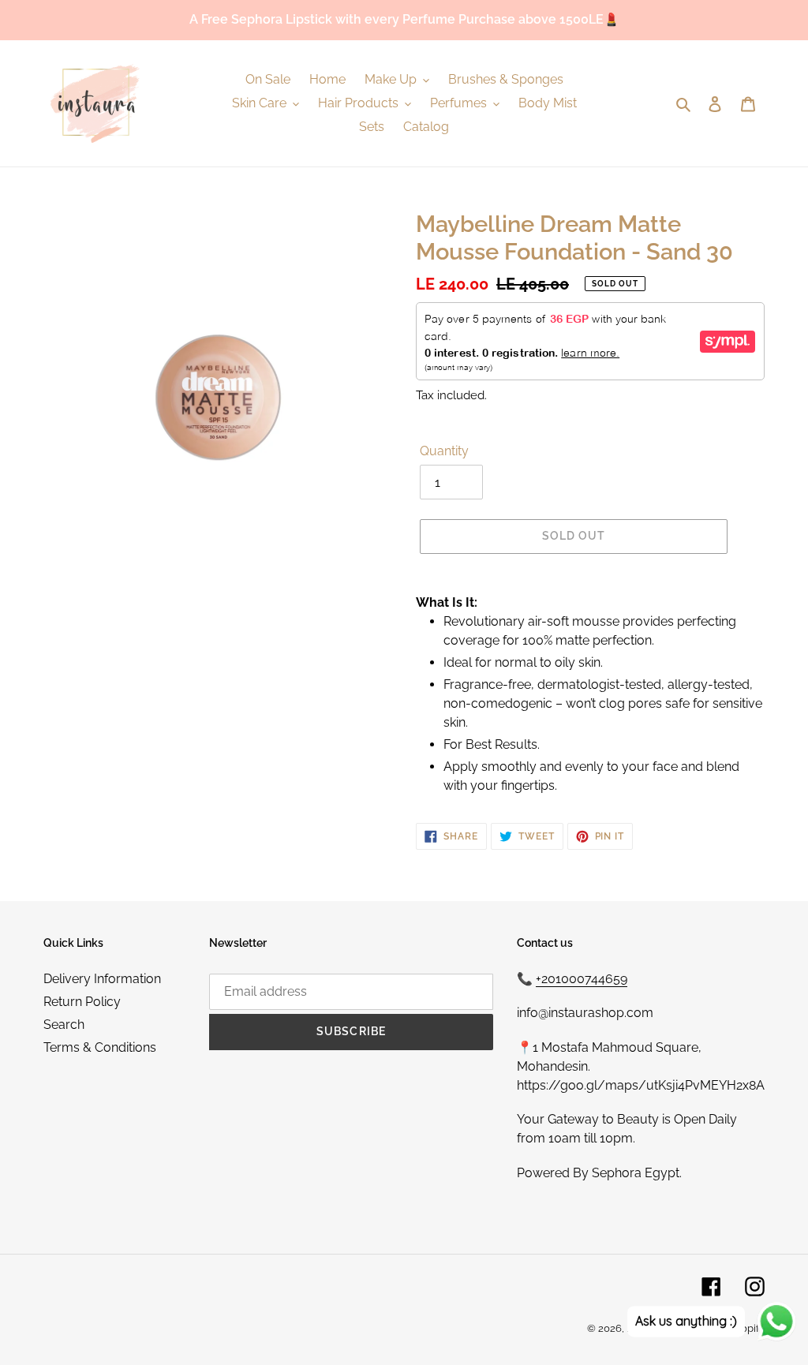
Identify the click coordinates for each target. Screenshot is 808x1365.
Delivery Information (102, 978)
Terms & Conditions (99, 1047)
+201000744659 (581, 978)
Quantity (444, 450)
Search (63, 1024)
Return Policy (82, 1001)
